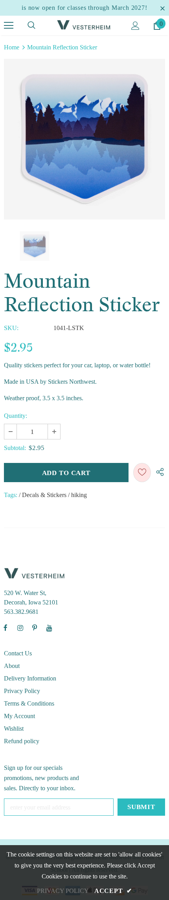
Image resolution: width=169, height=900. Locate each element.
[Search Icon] (31, 25)
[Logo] (84, 25)
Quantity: (15, 415)
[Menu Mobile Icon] (8, 25)
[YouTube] (49, 628)
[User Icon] (135, 26)
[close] (162, 8)
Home (11, 47)
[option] (84, 139)
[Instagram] (20, 628)
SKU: (11, 328)
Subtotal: (15, 448)
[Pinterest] (35, 628)
